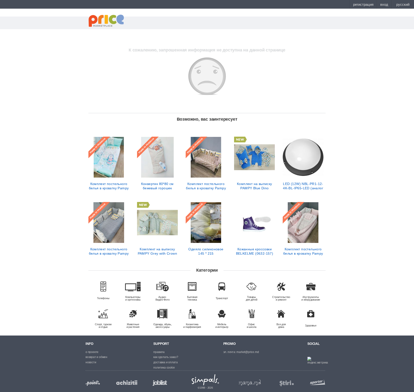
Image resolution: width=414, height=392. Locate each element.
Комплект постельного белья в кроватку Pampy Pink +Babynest (303, 251)
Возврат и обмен (96, 357)
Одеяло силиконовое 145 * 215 (205, 251)
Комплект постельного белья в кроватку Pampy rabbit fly (109, 186)
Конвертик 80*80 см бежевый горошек (157, 186)
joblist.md (160, 383)
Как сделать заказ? (165, 357)
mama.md (250, 382)
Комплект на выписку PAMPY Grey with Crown (157, 251)
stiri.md (287, 383)
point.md (93, 383)
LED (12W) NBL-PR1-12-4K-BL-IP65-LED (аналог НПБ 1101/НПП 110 (303, 186)
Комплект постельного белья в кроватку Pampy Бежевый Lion (206, 186)
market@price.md (247, 352)
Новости (91, 362)
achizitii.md (126, 382)
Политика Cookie (164, 367)
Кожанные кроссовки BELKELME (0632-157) (254, 251)
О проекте (92, 352)
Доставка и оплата (165, 362)
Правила (159, 352)
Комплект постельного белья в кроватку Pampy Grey (109, 251)
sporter (316, 382)
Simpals (205, 379)
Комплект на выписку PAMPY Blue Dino (254, 186)
